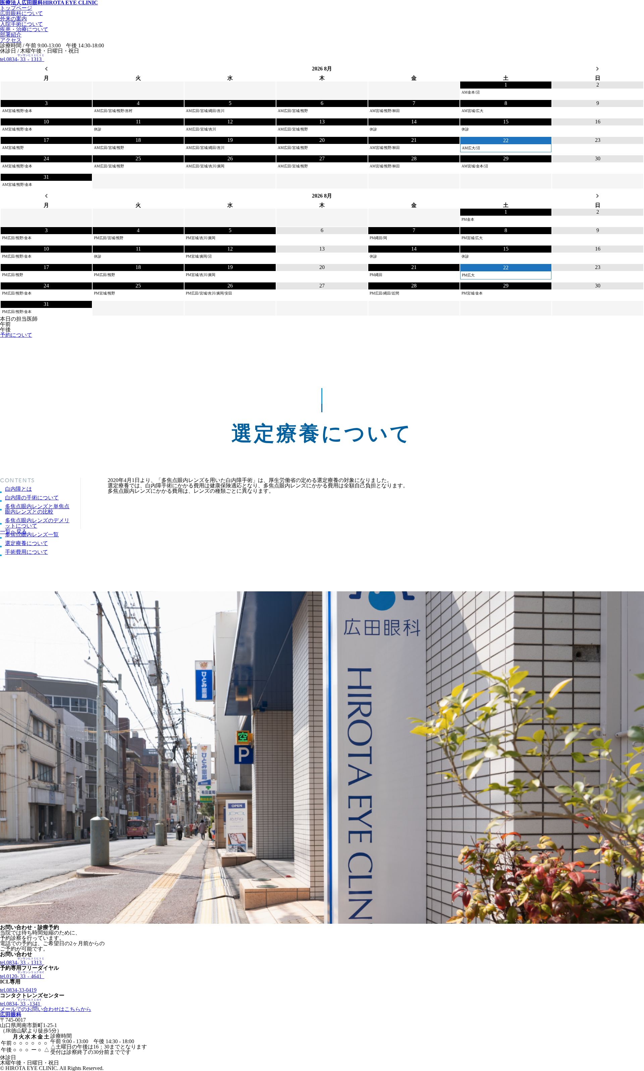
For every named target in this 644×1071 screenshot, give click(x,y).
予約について (16, 335)
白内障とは (18, 489)
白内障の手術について (32, 497)
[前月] (46, 68)
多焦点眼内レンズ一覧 (32, 534)
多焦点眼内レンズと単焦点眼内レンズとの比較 (37, 509)
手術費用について (26, 552)
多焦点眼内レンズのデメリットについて (37, 523)
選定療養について (26, 543)
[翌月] (597, 68)
